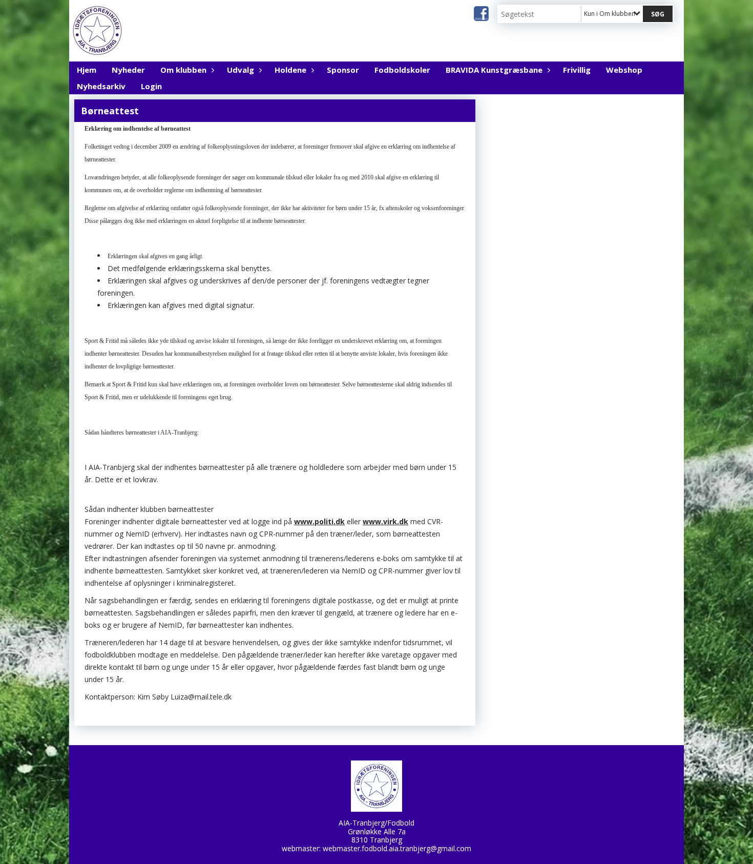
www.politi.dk (319, 521)
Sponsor (343, 70)
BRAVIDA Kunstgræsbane (494, 70)
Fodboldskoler (402, 70)
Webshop (624, 70)
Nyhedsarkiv (101, 86)
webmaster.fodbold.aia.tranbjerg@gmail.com (397, 848)
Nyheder (128, 70)
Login (151, 86)
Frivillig (577, 70)
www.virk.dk (385, 521)
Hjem (86, 70)
